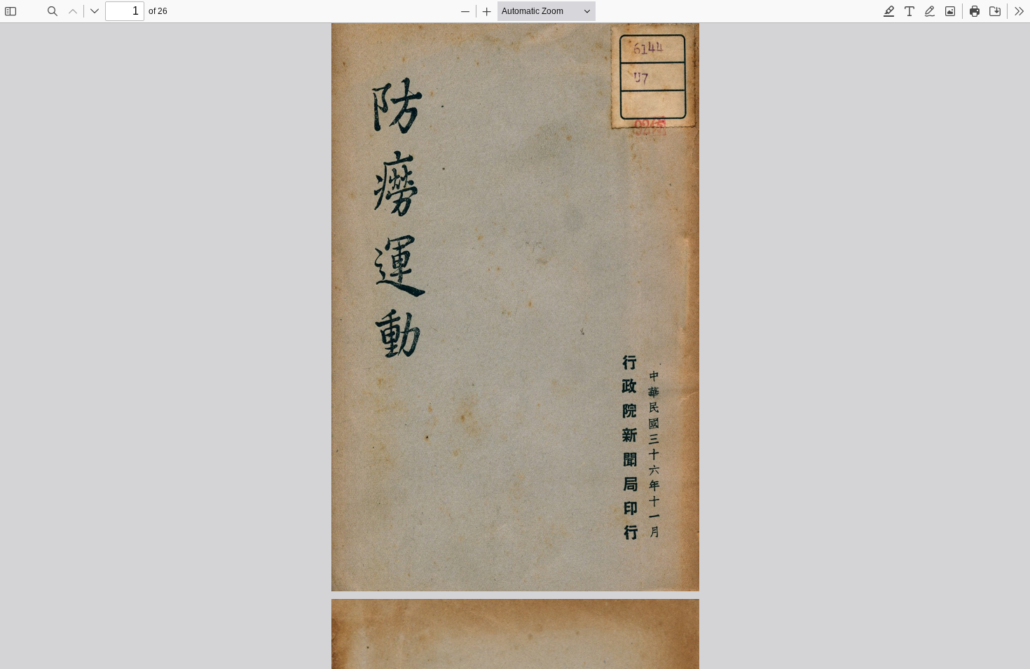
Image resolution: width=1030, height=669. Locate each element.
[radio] (889, 11)
